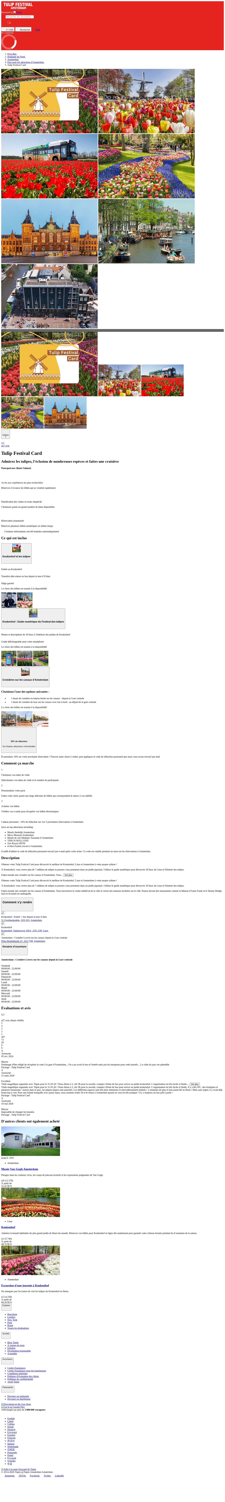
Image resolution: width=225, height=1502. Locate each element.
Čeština (11, 1424)
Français (11, 1437)
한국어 (11, 1440)
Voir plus (68, 875)
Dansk (10, 1426)
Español (11, 1435)
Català (10, 1421)
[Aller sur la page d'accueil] (17, 12)
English (11, 1418)
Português (12, 1452)
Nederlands (12, 1446)
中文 (9, 1463)
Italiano (11, 1443)
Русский (11, 1458)
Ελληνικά (12, 1432)
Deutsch (11, 1429)
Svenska (11, 1461)
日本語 (11, 1449)
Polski (10, 1455)
